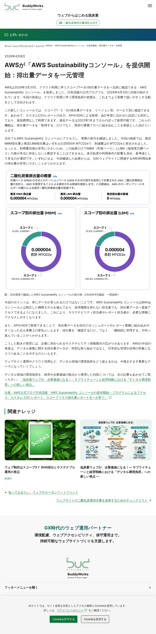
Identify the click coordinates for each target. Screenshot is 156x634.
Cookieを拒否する (95, 619)
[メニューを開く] (150, 6)
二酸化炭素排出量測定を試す (80, 22)
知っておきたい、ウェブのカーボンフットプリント (43, 492)
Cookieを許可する (64, 619)
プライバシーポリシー (72, 610)
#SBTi (8, 478)
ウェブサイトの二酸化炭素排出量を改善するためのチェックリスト (102, 500)
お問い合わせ (19, 35)
